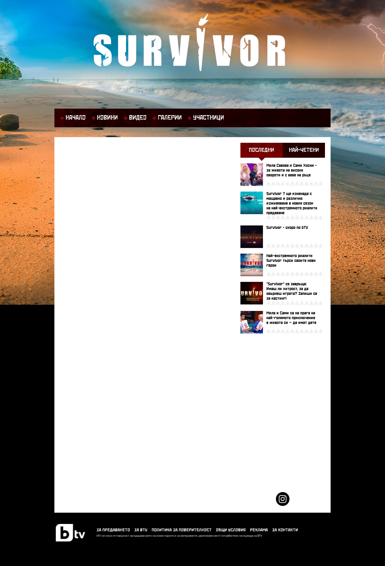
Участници (208, 117)
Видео (138, 117)
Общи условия (231, 530)
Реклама (259, 530)
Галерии (170, 117)
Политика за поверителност (182, 530)
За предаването (113, 530)
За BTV (140, 530)
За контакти (285, 530)
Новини (107, 117)
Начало (76, 117)
